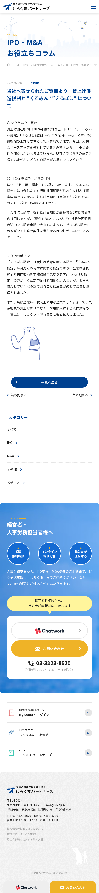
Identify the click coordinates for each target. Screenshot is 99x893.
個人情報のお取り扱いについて (25, 828)
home (16, 65)
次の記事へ (80, 395)
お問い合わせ (53, 648)
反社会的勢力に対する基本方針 (25, 839)
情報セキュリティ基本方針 (22, 834)
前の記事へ (19, 395)
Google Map (54, 805)
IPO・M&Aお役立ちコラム (39, 65)
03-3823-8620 (53, 663)
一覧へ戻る (49, 382)
